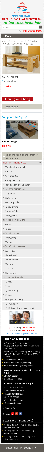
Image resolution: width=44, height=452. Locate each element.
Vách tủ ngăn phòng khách (17, 184)
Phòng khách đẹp (13, 180)
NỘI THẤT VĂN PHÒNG (14, 246)
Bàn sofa (29, 44)
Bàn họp (9, 264)
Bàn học (8, 242)
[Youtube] (12, 414)
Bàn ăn (8, 224)
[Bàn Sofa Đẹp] (22, 129)
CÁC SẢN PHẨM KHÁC (13, 277)
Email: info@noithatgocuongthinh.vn (22, 333)
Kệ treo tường (11, 290)
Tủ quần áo (10, 193)
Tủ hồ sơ (9, 268)
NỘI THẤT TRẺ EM (11, 233)
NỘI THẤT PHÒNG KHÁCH (12, 44)
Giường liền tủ (11, 215)
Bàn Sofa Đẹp (9, 141)
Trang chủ (6, 41)
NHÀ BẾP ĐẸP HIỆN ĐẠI (14, 220)
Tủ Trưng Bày (11, 303)
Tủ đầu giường (11, 206)
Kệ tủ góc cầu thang (14, 299)
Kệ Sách (8, 295)
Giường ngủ (10, 198)
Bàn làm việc (11, 273)
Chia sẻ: (6, 414)
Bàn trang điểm (12, 202)
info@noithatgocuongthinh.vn (21, 365)
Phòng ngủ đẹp (12, 211)
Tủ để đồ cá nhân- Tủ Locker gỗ (19, 308)
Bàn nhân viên (11, 259)
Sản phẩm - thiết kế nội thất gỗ (25, 41)
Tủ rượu (8, 281)
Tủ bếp (8, 228)
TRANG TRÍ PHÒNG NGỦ (14, 189)
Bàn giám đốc (11, 255)
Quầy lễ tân (10, 251)
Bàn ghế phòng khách (15, 167)
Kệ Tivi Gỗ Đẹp (11, 176)
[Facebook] (20, 414)
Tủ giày (8, 286)
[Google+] (16, 414)
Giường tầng (10, 237)
